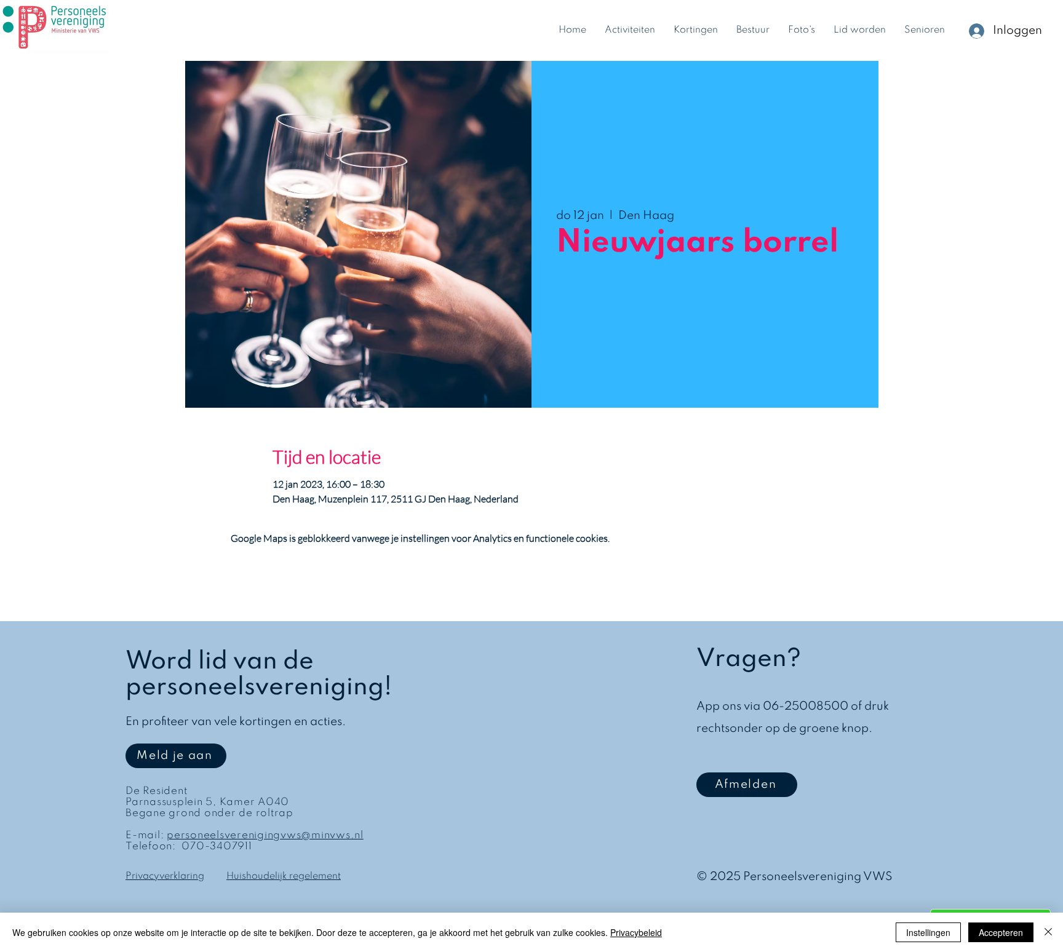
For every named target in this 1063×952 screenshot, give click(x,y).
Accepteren (1001, 932)
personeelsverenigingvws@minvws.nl (265, 835)
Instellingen (928, 932)
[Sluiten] (1048, 932)
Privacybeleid (636, 932)
